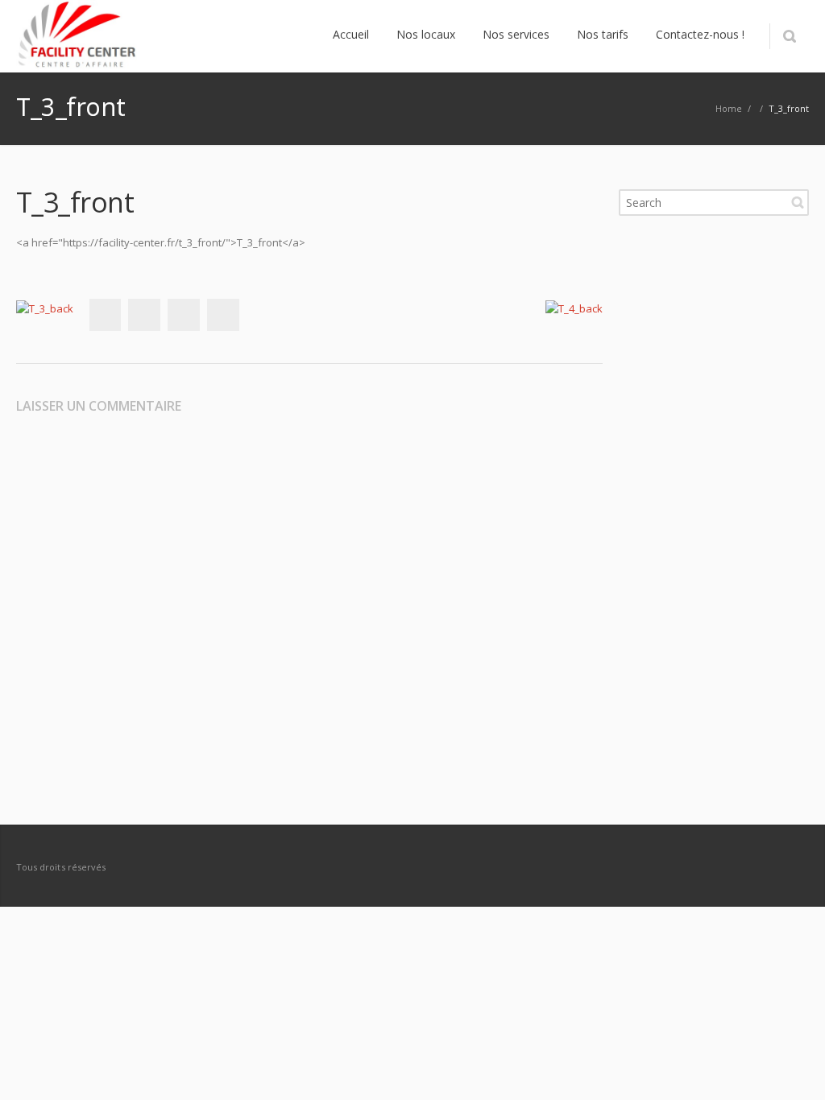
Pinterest (223, 315)
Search (797, 202)
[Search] (789, 36)
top (793, 1068)
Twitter (144, 315)
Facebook (105, 315)
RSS (793, 866)
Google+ (184, 315)
